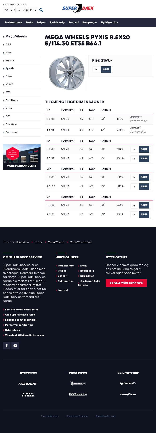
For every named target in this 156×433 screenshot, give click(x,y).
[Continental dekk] (128, 384)
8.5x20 (51, 177)
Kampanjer (89, 22)
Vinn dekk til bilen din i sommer (24, 335)
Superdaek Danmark (77, 416)
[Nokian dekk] (28, 395)
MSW (9, 84)
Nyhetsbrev (12, 330)
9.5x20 (51, 186)
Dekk (29, 22)
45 (81, 158)
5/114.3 (65, 119)
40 (81, 214)
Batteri (73, 22)
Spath (10, 68)
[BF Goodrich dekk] (78, 395)
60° (102, 119)
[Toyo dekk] (78, 373)
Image (10, 60)
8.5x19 (51, 149)
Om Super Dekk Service (21, 32)
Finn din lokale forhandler (21, 310)
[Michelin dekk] (78, 384)
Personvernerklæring (19, 325)
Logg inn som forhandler (21, 320)
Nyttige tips (109, 22)
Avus (9, 76)
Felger (41, 22)
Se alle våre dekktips (126, 283)
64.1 (91, 119)
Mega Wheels (16, 36)
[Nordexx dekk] (28, 384)
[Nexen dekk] (128, 373)
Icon (9, 108)
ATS (8, 92)
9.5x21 (50, 214)
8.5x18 (51, 119)
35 (81, 119)
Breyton (11, 124)
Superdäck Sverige (105, 416)
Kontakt (46, 32)
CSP (8, 44)
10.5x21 (51, 205)
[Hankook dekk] (28, 373)
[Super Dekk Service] (78, 9)
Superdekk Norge (50, 416)
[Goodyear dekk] (128, 395)
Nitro (9, 52)
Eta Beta (12, 100)
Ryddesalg (57, 22)
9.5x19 (50, 158)
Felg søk (12, 132)
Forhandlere (13, 22)
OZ (8, 116)
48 (81, 205)
